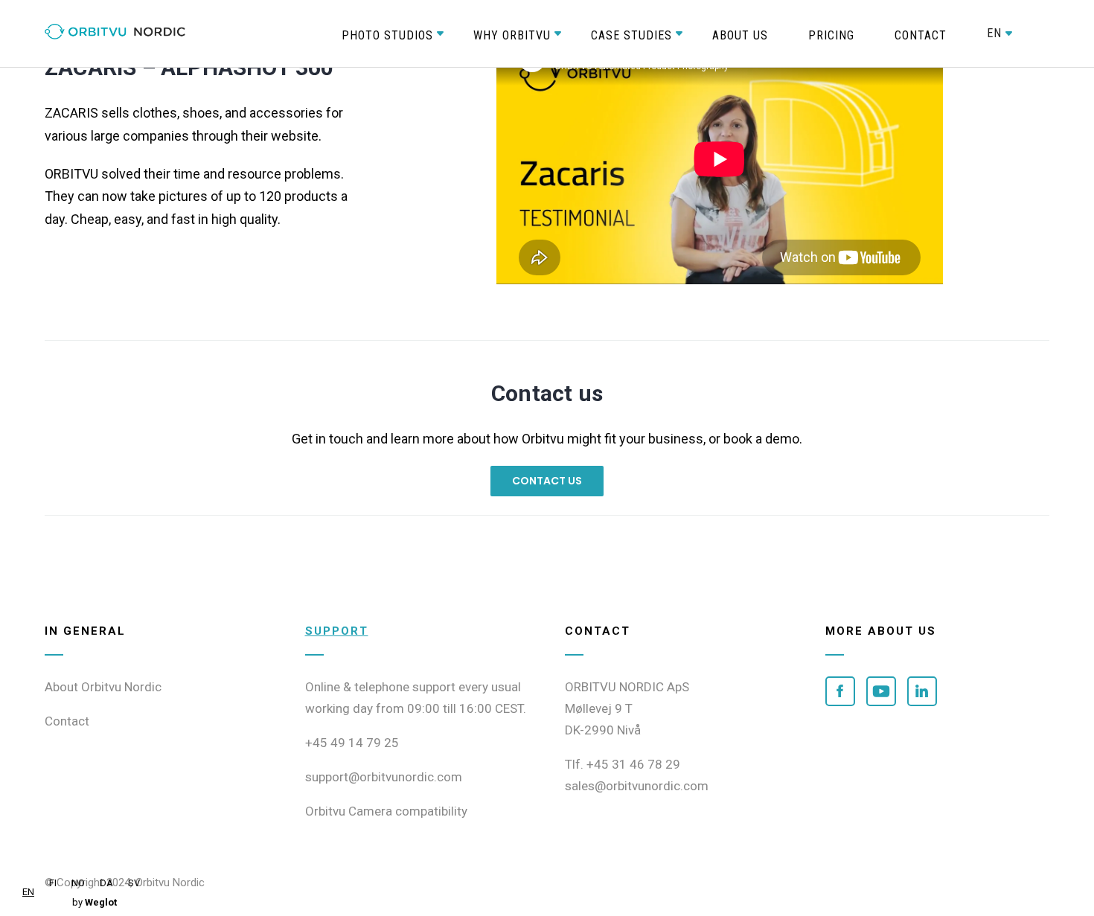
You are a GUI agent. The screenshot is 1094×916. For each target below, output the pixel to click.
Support (336, 631)
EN (28, 891)
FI (53, 882)
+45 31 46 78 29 (633, 764)
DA (106, 882)
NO (78, 882)
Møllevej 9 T (599, 708)
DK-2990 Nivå (603, 730)
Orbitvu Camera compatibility (386, 811)
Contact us (547, 480)
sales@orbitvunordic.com (636, 785)
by (94, 902)
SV (134, 882)
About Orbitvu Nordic (103, 686)
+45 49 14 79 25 (352, 742)
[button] (387, 33)
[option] (53, 882)
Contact (67, 721)
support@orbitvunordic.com (383, 776)
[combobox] (28, 891)
